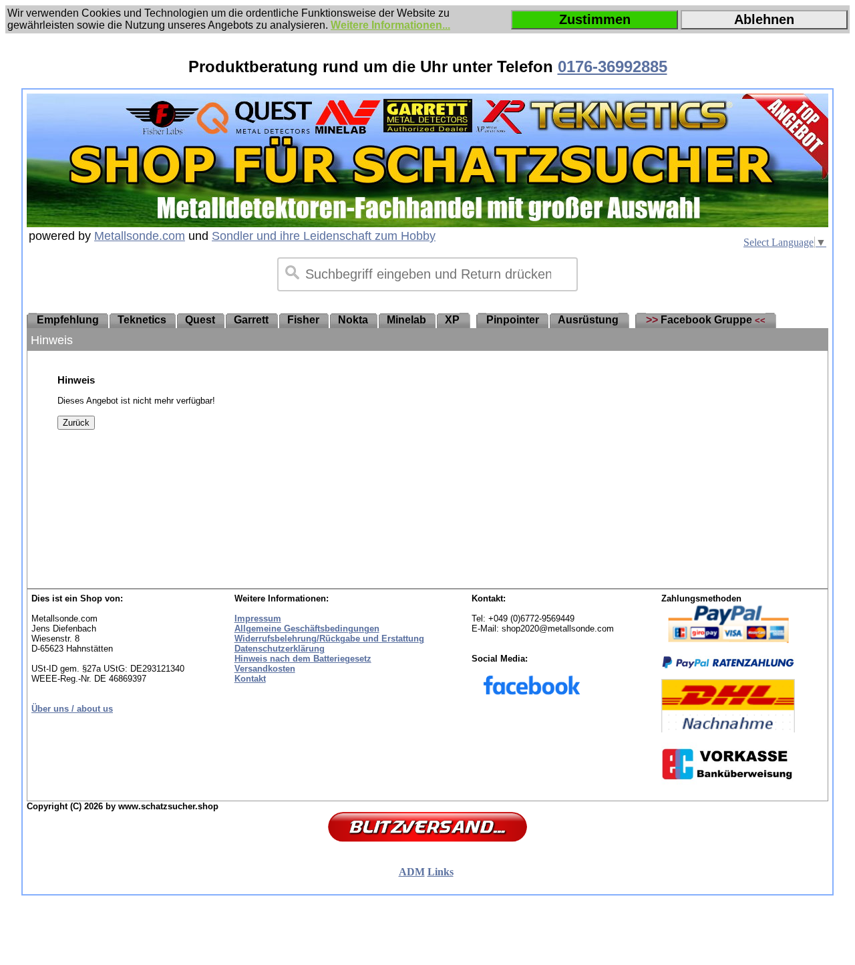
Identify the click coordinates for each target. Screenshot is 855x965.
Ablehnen (764, 19)
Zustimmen (595, 19)
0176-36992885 (612, 66)
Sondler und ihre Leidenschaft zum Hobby (324, 236)
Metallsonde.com (139, 236)
